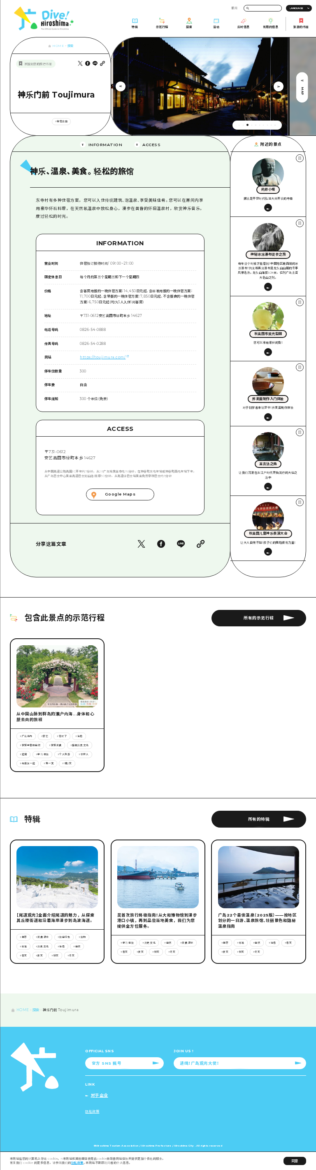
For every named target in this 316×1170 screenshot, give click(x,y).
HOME (58, 46)
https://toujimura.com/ (102, 357)
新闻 (234, 8)
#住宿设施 (61, 121)
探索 (70, 46)
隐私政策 (77, 1163)
